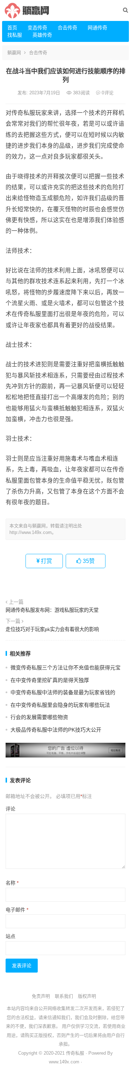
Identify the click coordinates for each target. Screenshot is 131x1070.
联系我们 (64, 996)
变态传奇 (37, 27)
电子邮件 (17, 910)
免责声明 (41, 996)
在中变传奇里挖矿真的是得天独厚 (49, 680)
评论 (10, 809)
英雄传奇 (42, 35)
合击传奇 (67, 27)
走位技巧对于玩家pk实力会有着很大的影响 (52, 629)
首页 (12, 27)
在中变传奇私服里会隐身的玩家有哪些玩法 (60, 705)
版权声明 (87, 996)
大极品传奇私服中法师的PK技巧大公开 (55, 730)
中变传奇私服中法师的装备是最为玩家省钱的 (62, 692)
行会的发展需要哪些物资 (39, 717)
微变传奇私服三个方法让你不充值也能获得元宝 (65, 667)
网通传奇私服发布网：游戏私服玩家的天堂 (52, 610)
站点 (10, 936)
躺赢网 (14, 52)
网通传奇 (97, 27)
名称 (12, 883)
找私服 (14, 35)
